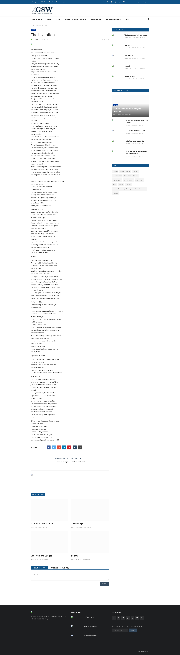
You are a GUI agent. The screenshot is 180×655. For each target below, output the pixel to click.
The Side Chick (129, 45)
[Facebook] (49, 447)
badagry (115, 193)
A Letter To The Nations (42, 523)
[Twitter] (54, 447)
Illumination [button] (96, 19)
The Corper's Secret (78, 462)
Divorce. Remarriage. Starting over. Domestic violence (129, 189)
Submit (104, 584)
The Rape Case (129, 76)
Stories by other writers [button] (75, 19)
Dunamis (127, 66)
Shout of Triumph (62, 462)
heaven (115, 171)
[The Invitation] (70, 44)
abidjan (121, 184)
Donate (51, 2)
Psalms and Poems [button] (114, 19)
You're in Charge (89, 617)
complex (135, 171)
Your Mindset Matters (90, 635)
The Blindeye (77, 523)
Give (128, 19)
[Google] (59, 447)
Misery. (135, 176)
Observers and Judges (41, 556)
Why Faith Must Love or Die (135, 141)
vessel (128, 171)
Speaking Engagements (63, 2)
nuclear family (117, 176)
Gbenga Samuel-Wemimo (39, 2)
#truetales (127, 176)
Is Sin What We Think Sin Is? (135, 131)
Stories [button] (57, 19)
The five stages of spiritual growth (136, 35)
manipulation (117, 180)
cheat (114, 184)
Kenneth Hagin (128, 180)
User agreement (143, 651)
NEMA (122, 171)
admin (36, 39)
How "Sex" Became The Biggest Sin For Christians (136, 152)
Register (146, 2)
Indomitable (128, 56)
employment (139, 180)
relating (128, 184)
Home (49, 19)
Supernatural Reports (90, 626)
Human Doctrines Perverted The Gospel (137, 122)
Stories (38, 25)
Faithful (74, 556)
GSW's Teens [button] (37, 19)
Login (138, 2)
